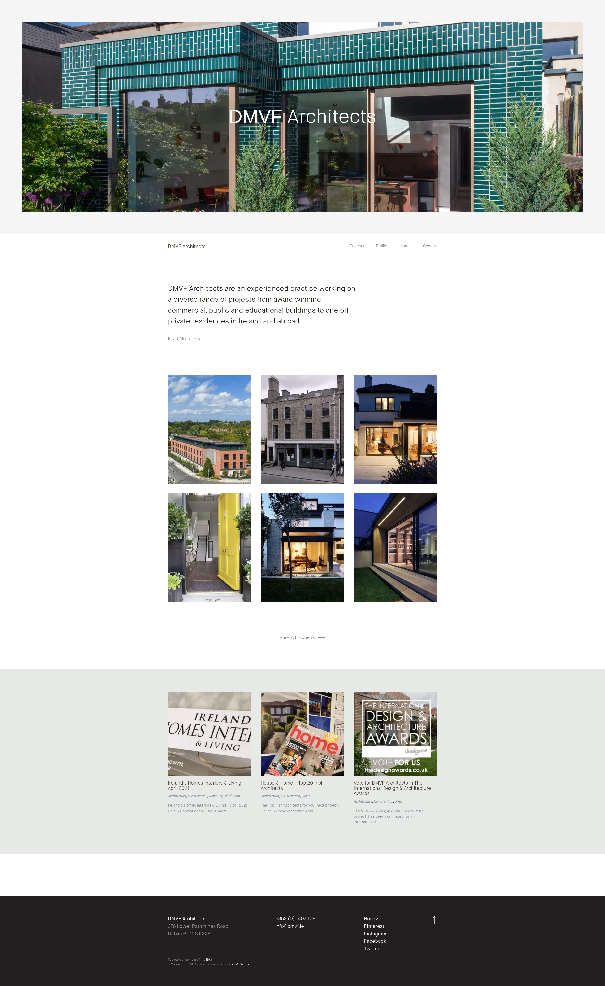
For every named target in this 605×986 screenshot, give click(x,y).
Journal (405, 246)
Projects (357, 246)
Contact (430, 246)
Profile (381, 246)
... (229, 811)
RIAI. (209, 959)
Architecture (177, 796)
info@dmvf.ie (289, 926)
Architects (302, 117)
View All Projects (298, 637)
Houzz (371, 918)
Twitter (371, 949)
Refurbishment (229, 796)
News (213, 796)
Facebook (375, 941)
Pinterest (374, 926)
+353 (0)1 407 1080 (297, 918)
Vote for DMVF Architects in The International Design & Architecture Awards (392, 788)
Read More (179, 338)
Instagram (375, 934)
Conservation (197, 796)
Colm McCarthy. (238, 964)
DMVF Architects (187, 246)
